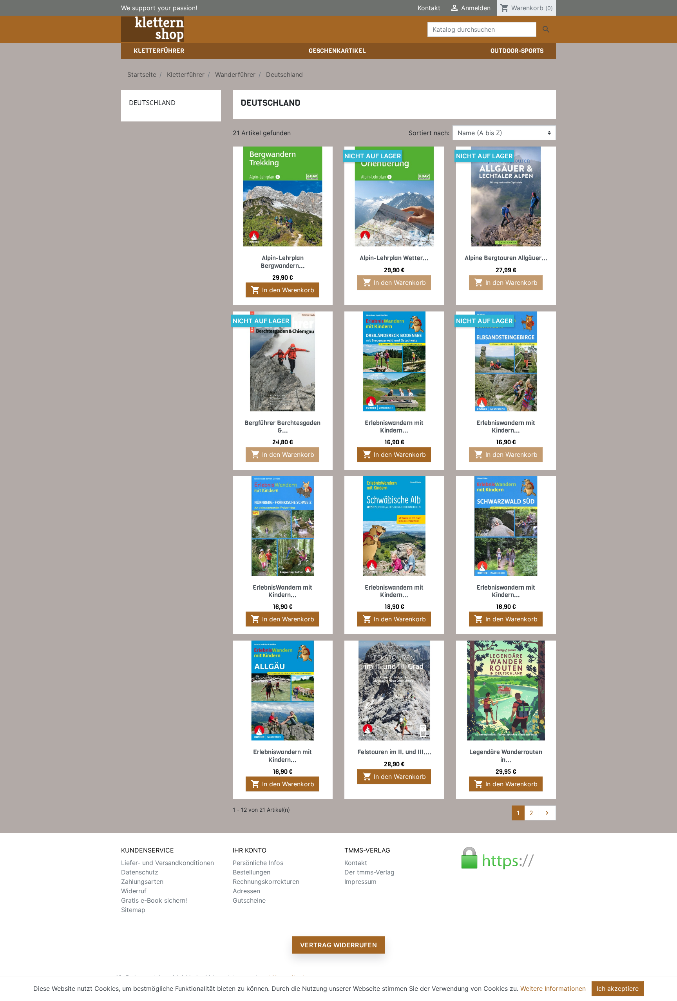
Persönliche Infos (258, 863)
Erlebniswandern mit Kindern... (394, 426)
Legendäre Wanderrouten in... (505, 756)
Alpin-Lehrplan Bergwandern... (283, 262)
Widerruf (134, 891)
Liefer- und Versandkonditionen (167, 863)
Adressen (246, 891)
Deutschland (152, 102)
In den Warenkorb (282, 290)
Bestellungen (251, 872)
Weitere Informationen (553, 988)
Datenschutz (139, 872)
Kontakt (429, 8)
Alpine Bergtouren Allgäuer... (506, 258)
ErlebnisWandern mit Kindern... (282, 591)
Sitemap (133, 910)
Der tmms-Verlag (369, 872)
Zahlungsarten (142, 881)
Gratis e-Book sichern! (154, 900)
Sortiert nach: (429, 133)
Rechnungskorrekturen (266, 881)
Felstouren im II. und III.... (394, 752)
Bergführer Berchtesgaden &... (282, 426)
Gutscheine (249, 900)
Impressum (360, 881)
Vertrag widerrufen (338, 945)
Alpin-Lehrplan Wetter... (394, 258)
